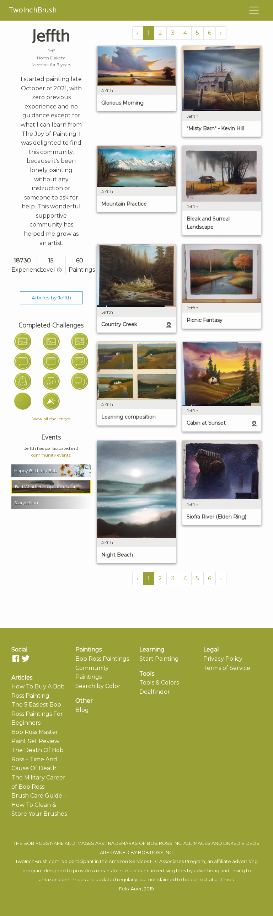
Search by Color (98, 686)
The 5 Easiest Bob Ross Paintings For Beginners (37, 713)
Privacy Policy (222, 658)
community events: (51, 455)
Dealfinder (154, 691)
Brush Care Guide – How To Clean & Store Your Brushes (39, 804)
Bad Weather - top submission (46, 486)
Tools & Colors (159, 682)
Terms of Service (226, 668)
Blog (82, 710)
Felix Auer (130, 888)
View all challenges (51, 418)
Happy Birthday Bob (35, 470)
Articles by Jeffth (51, 297)
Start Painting (159, 658)
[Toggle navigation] (254, 10)
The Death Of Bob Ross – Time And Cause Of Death (37, 759)
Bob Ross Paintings (102, 658)
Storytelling (26, 502)
